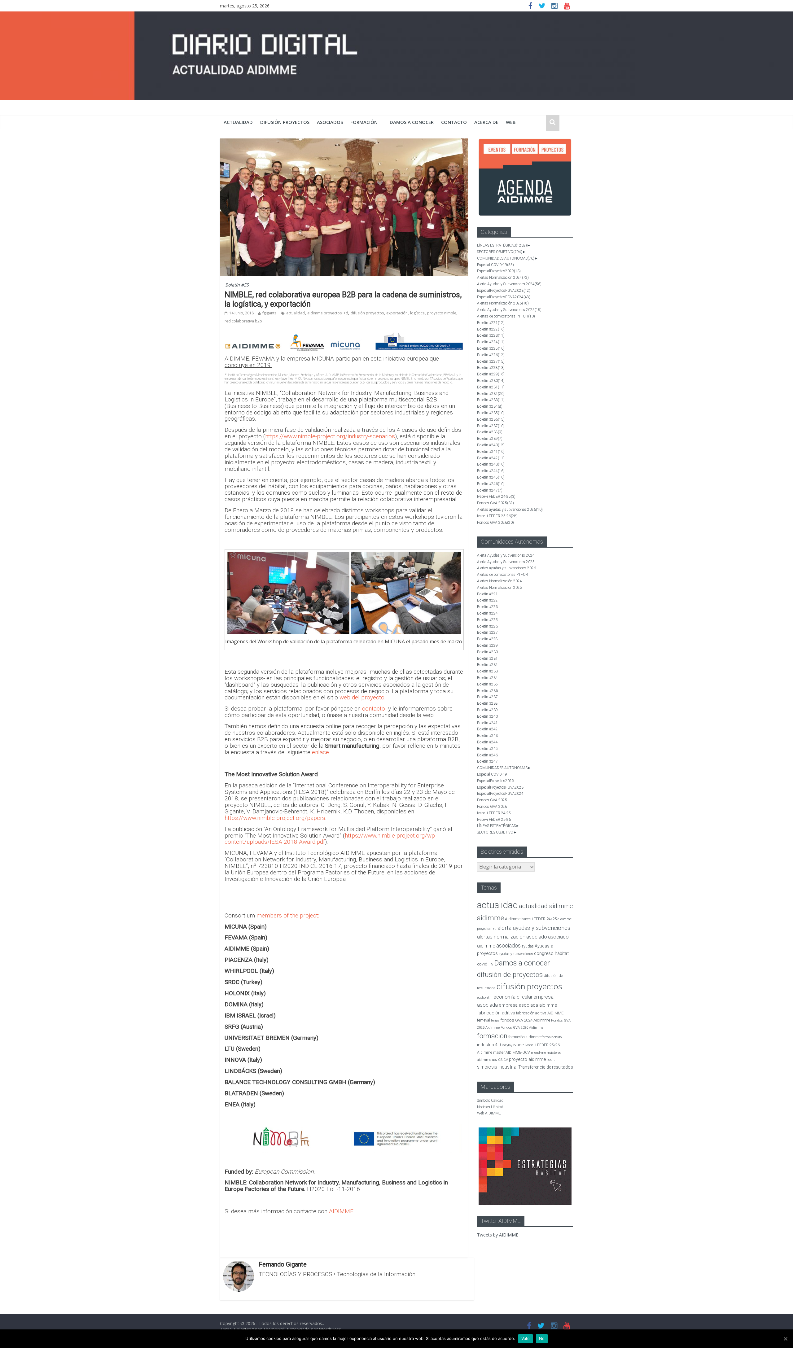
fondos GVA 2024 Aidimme (525, 1020)
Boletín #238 (489, 432)
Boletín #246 (491, 484)
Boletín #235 (491, 413)
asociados (330, 122)
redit (551, 1059)
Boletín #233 (491, 400)
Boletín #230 (491, 381)
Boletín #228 (491, 367)
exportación (397, 313)
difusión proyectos (284, 122)
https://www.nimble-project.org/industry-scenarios (330, 436)
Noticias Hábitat (490, 1107)
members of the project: (287, 915)
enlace (320, 752)
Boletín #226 (491, 355)
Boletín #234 (489, 406)
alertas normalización (501, 937)
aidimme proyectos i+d (327, 313)
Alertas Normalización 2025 (503, 303)
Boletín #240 (491, 445)
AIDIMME (341, 1211)
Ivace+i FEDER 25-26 (497, 516)
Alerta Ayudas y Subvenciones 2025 (509, 310)
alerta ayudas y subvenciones (533, 928)
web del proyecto (362, 697)
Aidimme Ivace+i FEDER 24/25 (531, 919)
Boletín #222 (491, 329)
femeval (483, 1020)
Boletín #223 (491, 335)
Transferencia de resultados (545, 1067)
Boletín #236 (491, 419)
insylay (507, 1045)
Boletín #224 (491, 342)
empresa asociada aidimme (528, 1005)
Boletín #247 (489, 490)
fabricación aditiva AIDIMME (539, 1013)
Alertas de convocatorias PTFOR (506, 316)
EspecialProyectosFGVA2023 (503, 290)
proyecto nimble (441, 313)
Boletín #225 (491, 348)
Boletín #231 (491, 387)
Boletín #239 (489, 438)
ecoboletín (485, 998)
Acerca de (486, 122)
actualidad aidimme (546, 906)
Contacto (454, 122)
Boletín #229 (491, 374)
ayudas (528, 946)
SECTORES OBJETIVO (499, 252)
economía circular (512, 997)
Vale (525, 1338)
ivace (518, 1045)
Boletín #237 (491, 426)
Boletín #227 (491, 361)
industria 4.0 (489, 1044)
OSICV (503, 1060)
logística (417, 313)
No (542, 1338)
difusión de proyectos (510, 974)
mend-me (538, 1053)
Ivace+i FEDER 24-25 (496, 496)
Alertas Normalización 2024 (503, 277)
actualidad (238, 122)
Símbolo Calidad (490, 1100)
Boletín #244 (491, 471)
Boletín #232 (491, 394)
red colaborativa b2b (243, 321)
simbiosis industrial (497, 1067)
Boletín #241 (491, 451)
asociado (536, 937)
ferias (495, 1020)
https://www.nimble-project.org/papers (275, 817)
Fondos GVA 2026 (495, 522)
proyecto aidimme (527, 1059)
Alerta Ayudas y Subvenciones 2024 (509, 284)
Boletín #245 (491, 477)
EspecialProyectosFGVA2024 (503, 297)
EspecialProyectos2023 (499, 271)
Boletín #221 (491, 323)
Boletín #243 (491, 464)
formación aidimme (524, 1037)
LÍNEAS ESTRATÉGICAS (502, 245)
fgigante (269, 313)
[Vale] (785, 1339)
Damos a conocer (412, 122)
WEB (511, 122)
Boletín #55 (237, 285)
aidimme (490, 918)
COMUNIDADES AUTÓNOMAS (505, 258)
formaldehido (551, 1037)
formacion (492, 1036)
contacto (373, 708)
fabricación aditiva (496, 1013)
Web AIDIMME (489, 1113)
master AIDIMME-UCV (511, 1052)
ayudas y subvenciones (516, 954)
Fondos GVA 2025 (495, 503)
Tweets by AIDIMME (497, 1235)
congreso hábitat (551, 953)
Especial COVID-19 (495, 265)
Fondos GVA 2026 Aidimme (522, 1028)
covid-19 (485, 963)
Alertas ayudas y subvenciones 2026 (510, 509)
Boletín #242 (491, 458)
